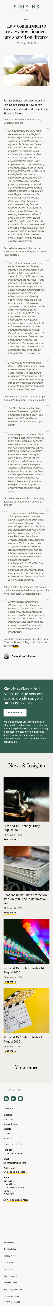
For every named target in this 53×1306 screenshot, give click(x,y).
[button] (4, 7)
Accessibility (9, 1242)
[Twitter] (13, 1098)
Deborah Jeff (19, 656)
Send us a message (17, 1171)
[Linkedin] (6, 1098)
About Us (8, 1138)
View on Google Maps (17, 1199)
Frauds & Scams (10, 1282)
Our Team (8, 1119)
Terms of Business (11, 1296)
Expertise (8, 1114)
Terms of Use (9, 1262)
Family (26, 19)
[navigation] (26, 6)
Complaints (8, 1269)
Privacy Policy (9, 1255)
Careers (7, 1128)
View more (26, 1067)
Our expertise (15, 712)
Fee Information (10, 1276)
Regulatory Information (13, 1289)
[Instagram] (20, 1098)
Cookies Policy (10, 1249)
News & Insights (11, 1124)
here (15, 645)
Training (7, 1133)
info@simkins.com (16, 1162)
